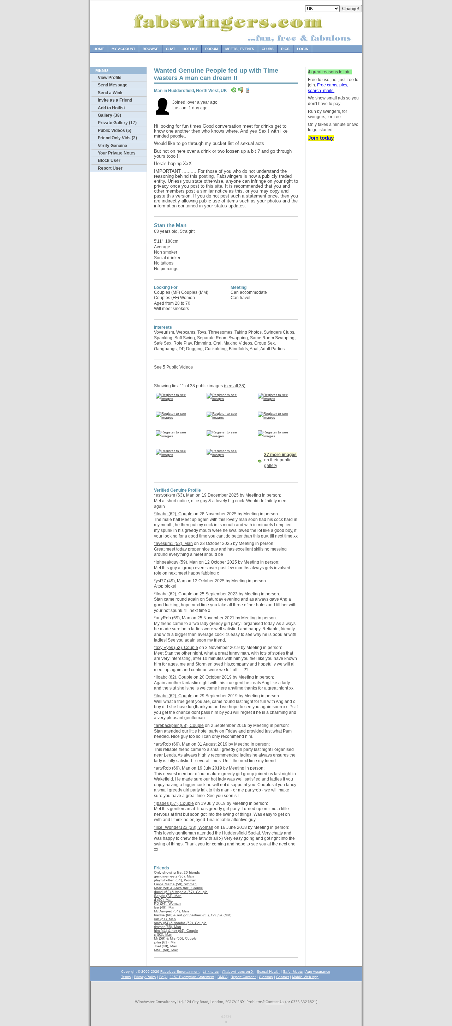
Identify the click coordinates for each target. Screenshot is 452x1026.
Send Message (112, 85)
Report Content (243, 977)
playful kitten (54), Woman (175, 880)
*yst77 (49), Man (169, 580)
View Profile (109, 77)
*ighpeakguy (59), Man (176, 562)
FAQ (163, 977)
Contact (282, 977)
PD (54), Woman (167, 903)
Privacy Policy (145, 977)
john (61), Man (166, 942)
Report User (110, 168)
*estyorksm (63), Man (174, 495)
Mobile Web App (305, 977)
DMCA (222, 977)
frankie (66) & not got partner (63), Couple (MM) (192, 915)
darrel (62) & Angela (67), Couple (181, 892)
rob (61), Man (165, 919)
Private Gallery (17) (117, 122)
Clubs (268, 49)
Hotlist (190, 49)
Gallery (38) (109, 115)
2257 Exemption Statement (192, 977)
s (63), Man (163, 934)
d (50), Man (163, 899)
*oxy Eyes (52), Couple (176, 647)
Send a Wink (110, 92)
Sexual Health (268, 971)
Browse (151, 49)
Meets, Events (239, 49)
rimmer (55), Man (167, 927)
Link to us (211, 971)
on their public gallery (280, 460)
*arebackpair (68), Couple (179, 725)
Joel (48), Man (165, 946)
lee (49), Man (165, 907)
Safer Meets (293, 971)
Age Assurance (317, 971)
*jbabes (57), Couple (174, 803)
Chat (170, 49)
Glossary (266, 977)
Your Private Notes (117, 153)
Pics (285, 49)
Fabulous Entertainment (180, 971)
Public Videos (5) (114, 130)
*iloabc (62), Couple (173, 513)
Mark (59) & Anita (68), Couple (178, 888)
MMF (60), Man (166, 950)
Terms (126, 977)
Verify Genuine (112, 145)
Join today (321, 138)
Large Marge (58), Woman (175, 884)
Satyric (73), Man (168, 896)
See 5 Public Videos (173, 367)
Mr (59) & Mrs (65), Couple (175, 938)
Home (99, 49)
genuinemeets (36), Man (174, 876)
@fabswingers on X (238, 971)
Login (302, 49)
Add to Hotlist (111, 107)
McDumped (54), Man (171, 911)
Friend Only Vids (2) (117, 137)
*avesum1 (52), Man (173, 543)
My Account (123, 49)
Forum (211, 49)
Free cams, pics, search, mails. (328, 88)
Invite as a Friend (115, 100)
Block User (109, 160)
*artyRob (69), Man (172, 617)
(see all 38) (234, 385)
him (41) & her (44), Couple (176, 931)
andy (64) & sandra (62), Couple (180, 923)
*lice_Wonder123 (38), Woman (183, 827)
